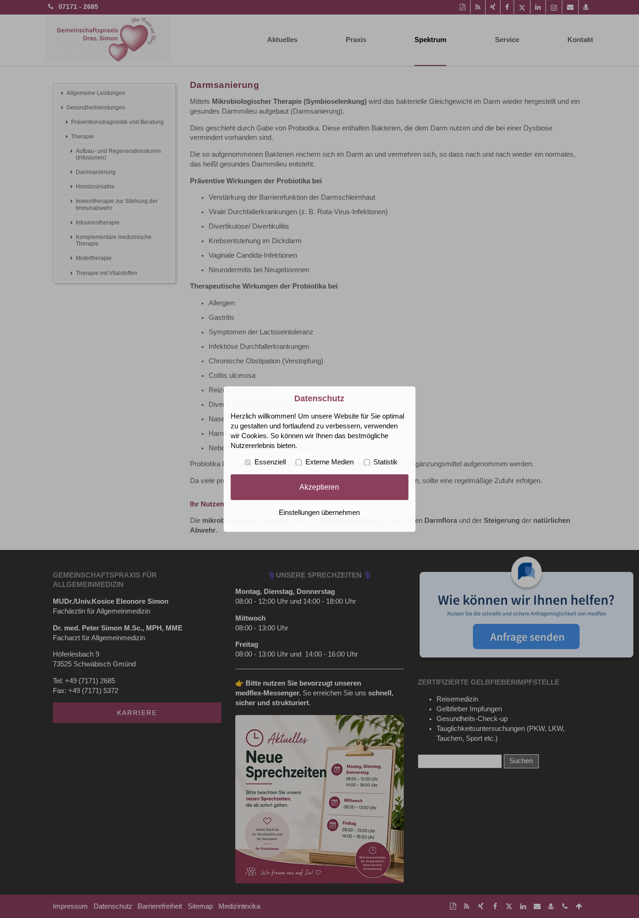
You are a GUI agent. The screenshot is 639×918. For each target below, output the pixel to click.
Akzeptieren (319, 487)
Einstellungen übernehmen (319, 512)
